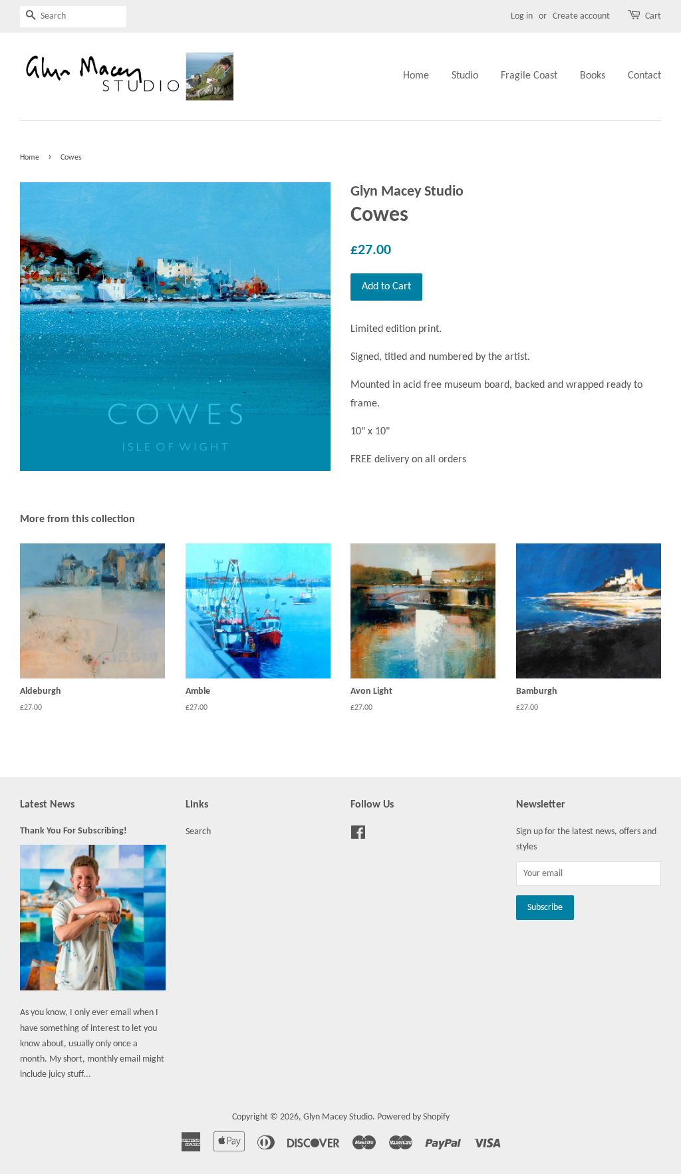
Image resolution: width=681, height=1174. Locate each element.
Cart (653, 16)
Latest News (47, 805)
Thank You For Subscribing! (73, 831)
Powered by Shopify (413, 1117)
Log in (522, 16)
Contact (644, 76)
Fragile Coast (529, 76)
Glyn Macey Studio (337, 1117)
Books (592, 76)
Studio (465, 76)
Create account (581, 16)
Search (198, 831)
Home (416, 76)
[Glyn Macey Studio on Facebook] (358, 835)
